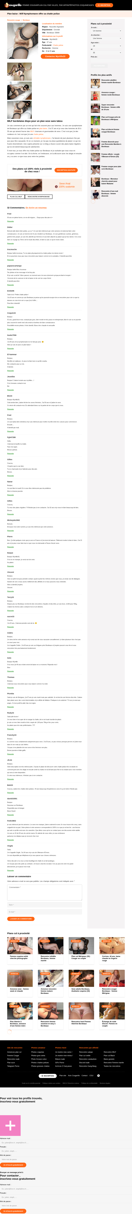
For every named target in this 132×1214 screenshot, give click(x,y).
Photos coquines (37, 1052)
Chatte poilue (58, 45)
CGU (91, 1076)
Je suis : (94, 27)
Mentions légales (105, 1083)
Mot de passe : (5, 1155)
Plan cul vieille (84, 1056)
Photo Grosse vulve (39, 1059)
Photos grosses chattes (40, 1066)
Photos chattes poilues (40, 1063)
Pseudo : (3, 1147)
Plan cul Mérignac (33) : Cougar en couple (81, 957)
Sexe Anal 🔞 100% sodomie (65, 185)
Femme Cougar (13, 1056)
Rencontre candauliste (87, 1059)
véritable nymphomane (42, 138)
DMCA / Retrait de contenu (71, 1083)
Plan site (62, 1076)
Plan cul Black (109, 1056)
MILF (32, 131)
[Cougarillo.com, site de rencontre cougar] (13, 5)
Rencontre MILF (110, 1052)
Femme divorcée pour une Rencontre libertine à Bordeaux (111, 144)
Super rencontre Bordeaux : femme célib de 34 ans (110, 107)
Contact (85, 1076)
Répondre (10, 221)
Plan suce (11, 1063)
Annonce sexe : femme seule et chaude (19, 990)
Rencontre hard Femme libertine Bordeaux (81, 1023)
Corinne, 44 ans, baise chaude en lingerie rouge (111, 958)
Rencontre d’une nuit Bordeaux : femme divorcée (109, 193)
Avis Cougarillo (74, 1076)
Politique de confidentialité (89, 1083)
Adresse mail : (5, 1138)
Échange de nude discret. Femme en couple (109, 1024)
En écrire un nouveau (36, 208)
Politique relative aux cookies (51, 1083)
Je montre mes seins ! (63, 1052)
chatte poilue (38, 134)
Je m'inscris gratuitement (13, 1165)
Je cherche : (95, 35)
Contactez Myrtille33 (55, 56)
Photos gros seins (38, 1056)
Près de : (94, 57)
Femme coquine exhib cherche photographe (19, 957)
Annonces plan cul (14, 1052)
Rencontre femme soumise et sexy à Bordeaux (48, 1024)
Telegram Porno (13, 1066)
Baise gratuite (109, 1059)
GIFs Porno (59, 1063)
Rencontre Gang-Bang (87, 1066)
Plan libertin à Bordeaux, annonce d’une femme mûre (18, 1024)
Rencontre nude (13, 1059)
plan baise (43, 128)
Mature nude (60, 1059)
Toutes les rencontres (112, 1066)
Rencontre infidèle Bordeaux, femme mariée (48, 958)
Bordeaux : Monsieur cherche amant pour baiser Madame (109, 181)
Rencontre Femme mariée (114, 1063)
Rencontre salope (86, 1052)
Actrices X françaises (63, 1066)
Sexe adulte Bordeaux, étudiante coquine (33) (80, 990)
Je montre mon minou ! (64, 1056)
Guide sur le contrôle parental (31, 1083)
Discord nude (84, 1063)
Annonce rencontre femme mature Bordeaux (48, 991)
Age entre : (95, 43)
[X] (98, 1075)
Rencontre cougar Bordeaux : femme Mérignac (109, 991)
